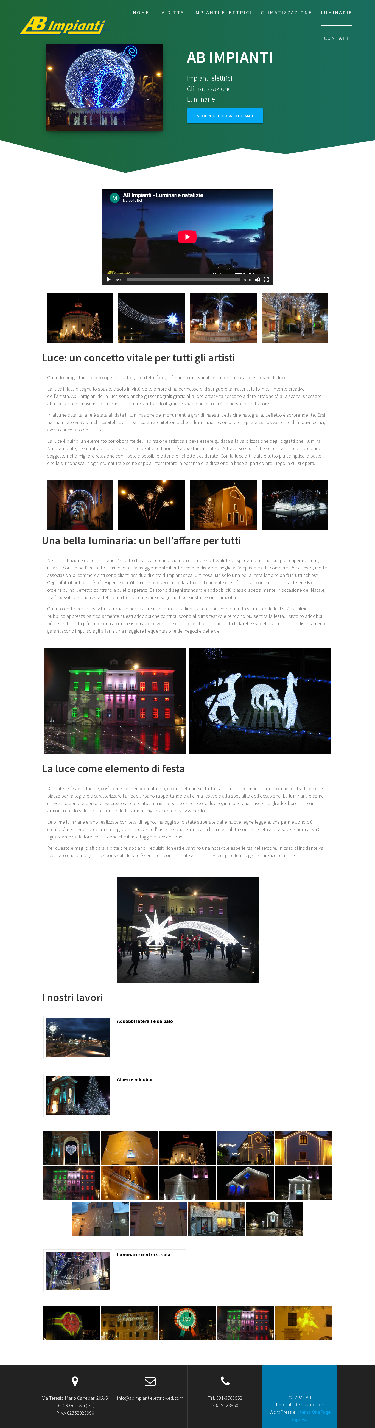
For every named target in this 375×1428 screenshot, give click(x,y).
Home (141, 12)
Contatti (338, 38)
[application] (187, 237)
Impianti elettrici (222, 12)
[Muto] (257, 279)
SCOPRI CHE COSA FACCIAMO (225, 115)
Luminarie (336, 12)
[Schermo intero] (266, 279)
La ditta (171, 12)
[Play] (108, 279)
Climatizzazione (286, 12)
